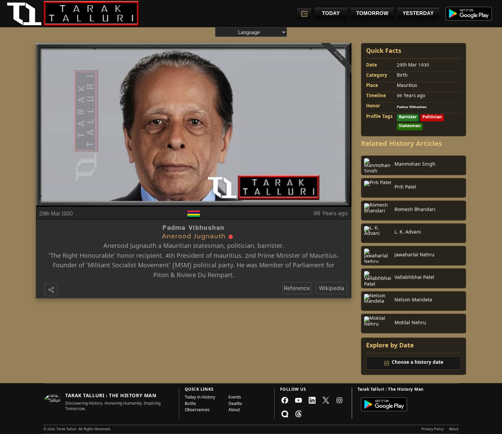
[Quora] (285, 414)
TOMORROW (372, 13)
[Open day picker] (304, 13)
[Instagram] (339, 400)
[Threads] (298, 414)
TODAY (331, 13)
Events (234, 397)
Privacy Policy (432, 430)
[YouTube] (298, 400)
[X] (326, 400)
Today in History (200, 397)
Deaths (235, 404)
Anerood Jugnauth (129, 246)
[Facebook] (285, 400)
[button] (51, 290)
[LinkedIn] (312, 400)
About (234, 410)
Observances (197, 410)
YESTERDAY (418, 13)
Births (190, 404)
